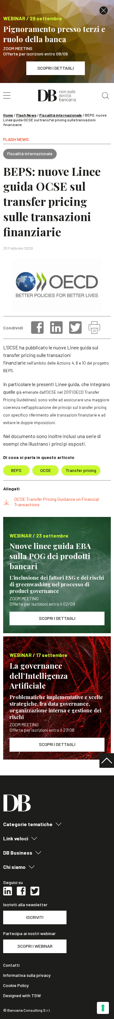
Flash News (26, 115)
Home (8, 115)
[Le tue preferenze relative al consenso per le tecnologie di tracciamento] (103, 1008)
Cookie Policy (16, 985)
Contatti (11, 965)
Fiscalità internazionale (60, 115)
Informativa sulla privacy (27, 975)
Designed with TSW (22, 995)
